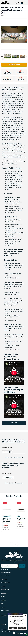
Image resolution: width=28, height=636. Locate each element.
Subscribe (22, 566)
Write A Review (7, 447)
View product (13, 628)
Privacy (8, 631)
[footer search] (2, 616)
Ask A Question (7, 473)
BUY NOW (14, 423)
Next (26, 56)
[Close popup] (25, 615)
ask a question (18, 483)
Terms (2, 631)
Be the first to (14, 457)
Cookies (14, 631)
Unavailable (14, 65)
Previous (2, 56)
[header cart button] (22, 3)
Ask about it (21, 628)
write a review (18, 457)
